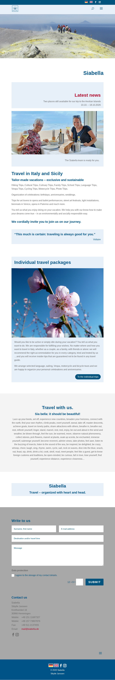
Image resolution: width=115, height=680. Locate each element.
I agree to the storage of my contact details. (36, 575)
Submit (94, 582)
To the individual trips (87, 377)
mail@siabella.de (30, 629)
